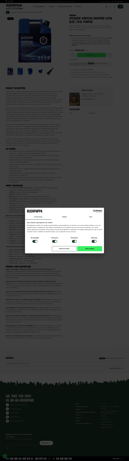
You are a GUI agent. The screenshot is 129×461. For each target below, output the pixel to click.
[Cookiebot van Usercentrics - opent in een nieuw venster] (94, 211)
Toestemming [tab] (38, 217)
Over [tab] (90, 217)
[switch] (54, 241)
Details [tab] (64, 217)
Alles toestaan (89, 248)
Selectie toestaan (64, 248)
